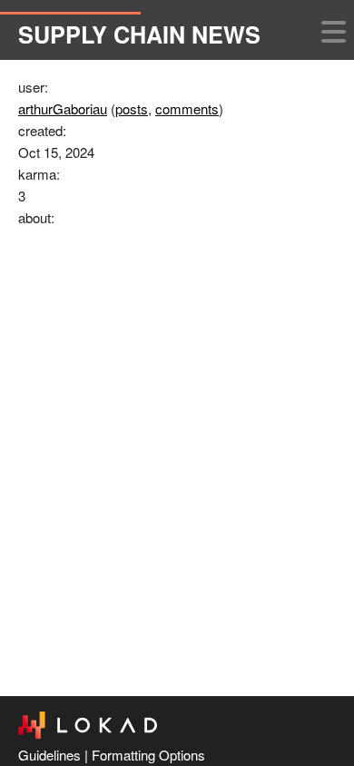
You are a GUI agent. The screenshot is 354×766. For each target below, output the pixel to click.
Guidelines (49, 754)
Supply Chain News (139, 34)
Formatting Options (148, 754)
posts (131, 108)
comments (187, 108)
